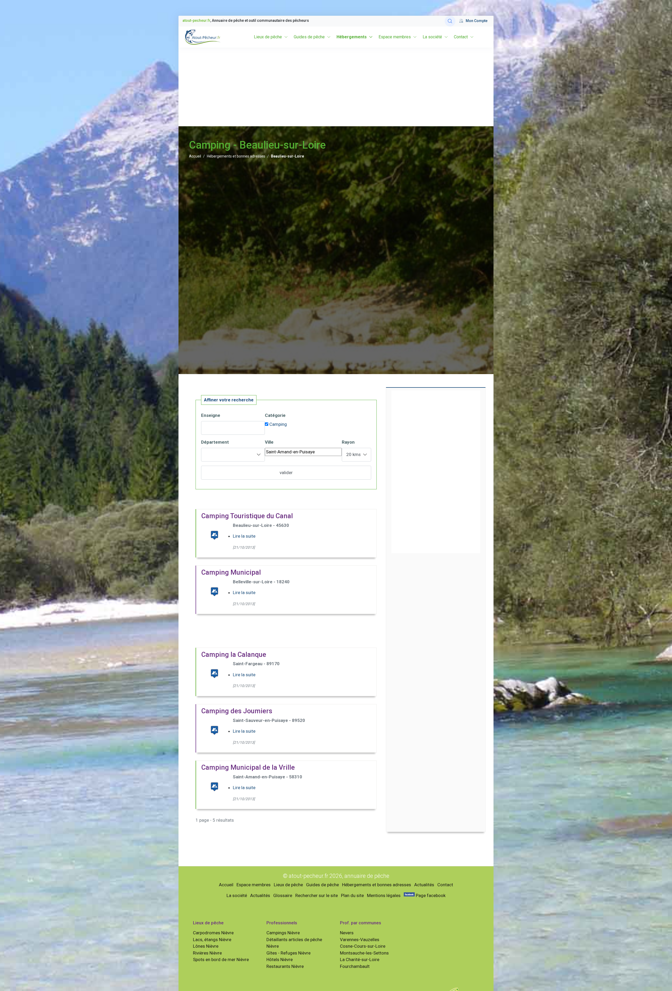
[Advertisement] (336, 87)
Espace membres (395, 36)
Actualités (424, 884)
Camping (278, 424)
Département (215, 442)
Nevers (347, 932)
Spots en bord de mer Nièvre (221, 959)
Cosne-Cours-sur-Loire (362, 946)
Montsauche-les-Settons (364, 953)
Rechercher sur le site (316, 895)
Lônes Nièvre (205, 946)
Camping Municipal (231, 572)
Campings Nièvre (283, 932)
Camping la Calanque (233, 654)
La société (432, 36)
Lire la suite (244, 536)
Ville (269, 442)
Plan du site (352, 895)
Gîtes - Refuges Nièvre (288, 953)
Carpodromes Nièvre (213, 932)
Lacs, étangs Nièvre (212, 939)
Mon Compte (476, 21)
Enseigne (210, 415)
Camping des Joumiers (236, 711)
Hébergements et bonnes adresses (236, 156)
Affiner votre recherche (229, 399)
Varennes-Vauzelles (359, 939)
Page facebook (430, 895)
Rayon (348, 442)
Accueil (195, 156)
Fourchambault (355, 966)
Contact (461, 36)
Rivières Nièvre (207, 953)
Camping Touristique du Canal (247, 516)
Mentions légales (384, 895)
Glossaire (282, 895)
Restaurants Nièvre (285, 966)
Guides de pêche (309, 36)
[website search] (450, 21)
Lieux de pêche (268, 36)
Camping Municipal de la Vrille (248, 767)
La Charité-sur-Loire (359, 959)
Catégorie (275, 415)
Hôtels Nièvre (279, 959)
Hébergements (352, 36)
